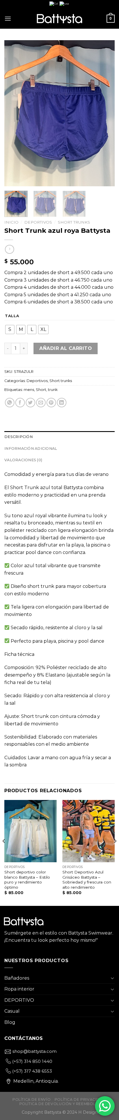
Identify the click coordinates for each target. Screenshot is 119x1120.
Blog (9, 1022)
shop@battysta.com (34, 1051)
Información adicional (30, 448)
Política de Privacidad (80, 1099)
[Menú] (7, 18)
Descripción (18, 437)
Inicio (11, 222)
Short (41, 389)
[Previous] (14, 113)
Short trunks (74, 222)
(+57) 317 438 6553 (31, 1071)
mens (29, 389)
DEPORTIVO (19, 1000)
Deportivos (38, 222)
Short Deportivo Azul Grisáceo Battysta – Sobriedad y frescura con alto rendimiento (86, 880)
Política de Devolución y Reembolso (60, 1104)
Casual (12, 1011)
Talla (12, 316)
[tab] (59, 437)
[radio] (9, 329)
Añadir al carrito (65, 348)
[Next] (105, 113)
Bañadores (16, 978)
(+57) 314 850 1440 (31, 1061)
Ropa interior (19, 989)
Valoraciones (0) (23, 460)
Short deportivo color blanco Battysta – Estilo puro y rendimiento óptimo (27, 880)
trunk (52, 389)
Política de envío (31, 1099)
